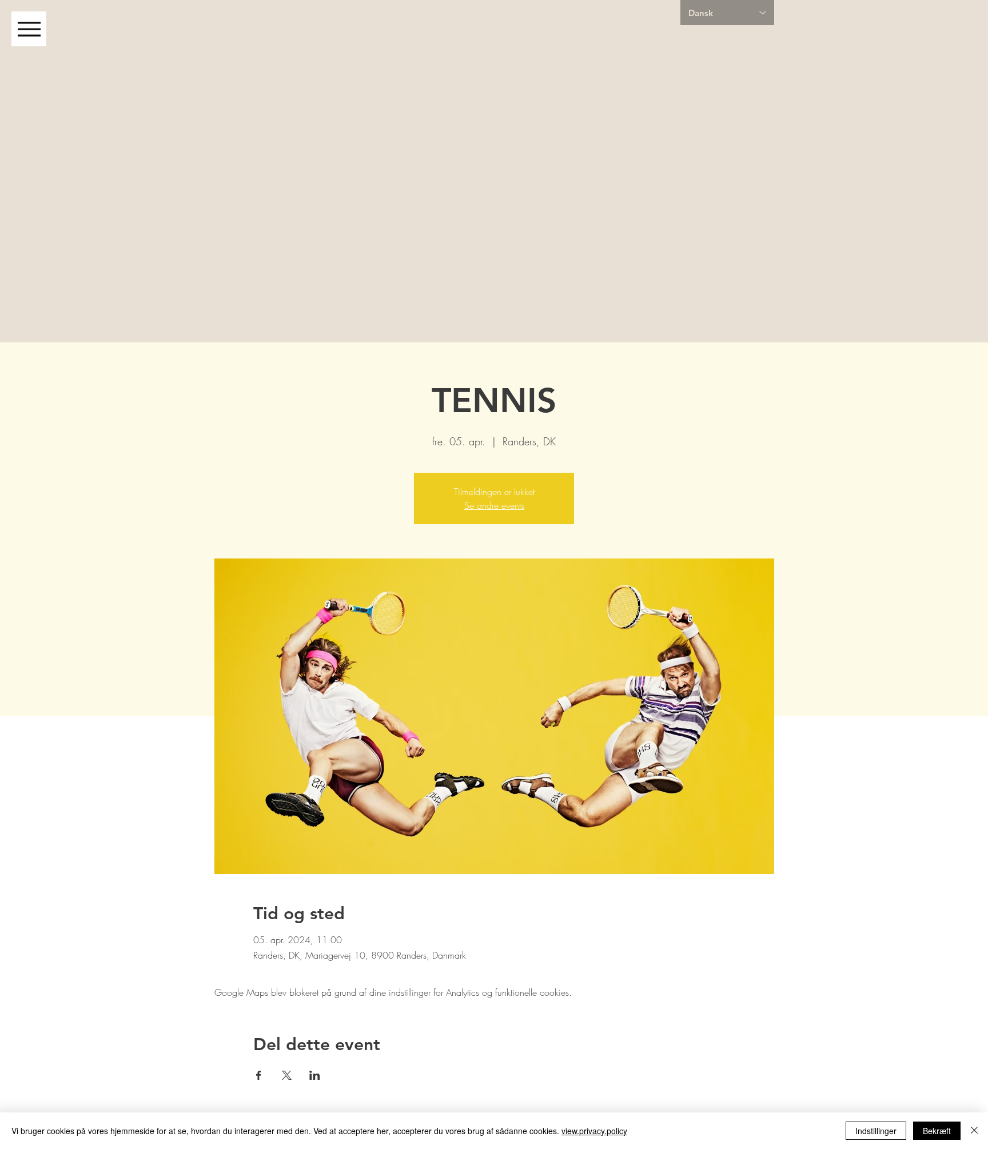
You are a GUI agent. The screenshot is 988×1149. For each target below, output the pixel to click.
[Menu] (28, 28)
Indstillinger (876, 1130)
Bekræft (937, 1130)
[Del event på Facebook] (258, 1075)
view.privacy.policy (594, 1130)
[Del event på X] (286, 1075)
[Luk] (974, 1131)
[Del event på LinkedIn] (314, 1075)
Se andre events (494, 505)
